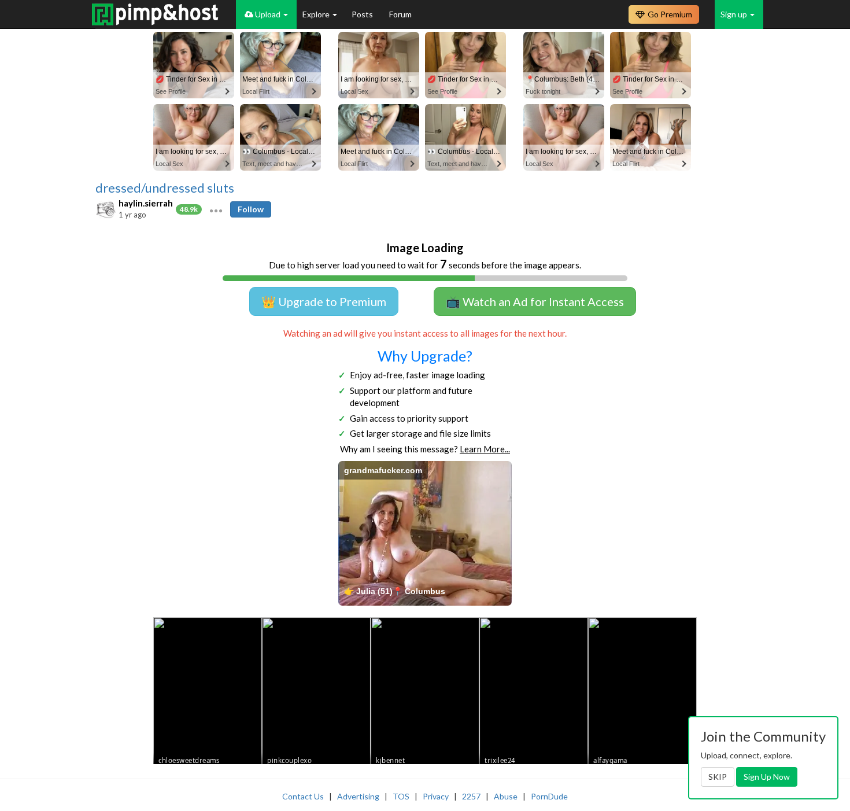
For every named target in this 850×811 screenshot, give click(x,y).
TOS (401, 796)
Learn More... (485, 449)
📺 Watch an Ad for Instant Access (535, 301)
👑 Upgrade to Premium (323, 301)
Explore (316, 14)
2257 (471, 796)
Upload (267, 14)
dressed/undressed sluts (164, 188)
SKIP (717, 776)
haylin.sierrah (146, 203)
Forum (400, 14)
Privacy (436, 796)
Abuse (506, 796)
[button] (215, 209)
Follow (251, 209)
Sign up (734, 14)
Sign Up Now (767, 776)
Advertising (358, 796)
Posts (363, 14)
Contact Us (303, 796)
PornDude (549, 796)
